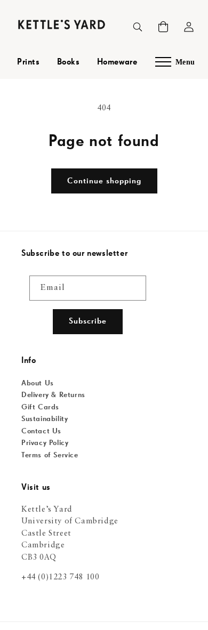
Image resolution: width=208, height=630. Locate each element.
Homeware (117, 62)
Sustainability (44, 419)
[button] (163, 26)
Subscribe (88, 321)
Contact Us (41, 431)
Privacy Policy (44, 443)
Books (68, 62)
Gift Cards (40, 407)
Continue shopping (104, 181)
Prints (28, 62)
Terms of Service (49, 455)
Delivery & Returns (53, 395)
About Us (37, 383)
